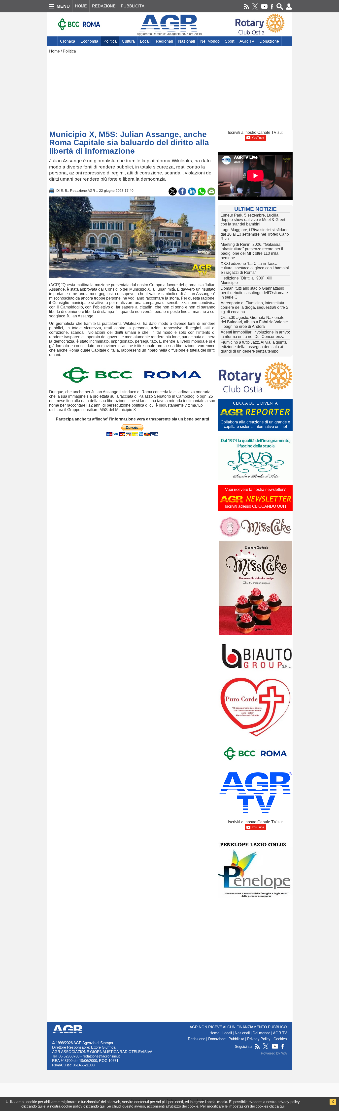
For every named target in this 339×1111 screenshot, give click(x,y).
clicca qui (276, 1106)
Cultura (128, 41)
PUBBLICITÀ (132, 6)
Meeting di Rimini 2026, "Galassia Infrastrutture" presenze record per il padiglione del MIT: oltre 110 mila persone (252, 251)
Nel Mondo (210, 41)
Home (54, 51)
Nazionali (186, 41)
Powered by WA (274, 1053)
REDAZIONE (104, 6)
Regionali (164, 41)
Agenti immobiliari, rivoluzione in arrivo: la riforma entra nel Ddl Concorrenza (255, 334)
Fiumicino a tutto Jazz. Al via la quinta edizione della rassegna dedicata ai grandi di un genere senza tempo (254, 346)
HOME (81, 6)
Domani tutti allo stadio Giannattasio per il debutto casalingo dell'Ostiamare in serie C (254, 292)
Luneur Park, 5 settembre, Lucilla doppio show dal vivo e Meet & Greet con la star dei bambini (253, 219)
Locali (145, 41)
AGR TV (246, 41)
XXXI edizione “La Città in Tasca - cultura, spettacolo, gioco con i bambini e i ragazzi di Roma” (255, 268)
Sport (229, 41)
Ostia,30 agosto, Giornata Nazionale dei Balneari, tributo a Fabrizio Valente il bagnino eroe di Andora (254, 322)
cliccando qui (31, 1106)
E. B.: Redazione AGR (78, 191)
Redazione (196, 1039)
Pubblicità (236, 1039)
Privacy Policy (259, 1039)
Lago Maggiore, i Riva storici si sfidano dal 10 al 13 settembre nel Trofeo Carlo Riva (255, 234)
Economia (89, 41)
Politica (110, 41)
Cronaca (67, 41)
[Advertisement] (169, 90)
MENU (63, 6)
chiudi (116, 1106)
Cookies (280, 1039)
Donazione (269, 41)
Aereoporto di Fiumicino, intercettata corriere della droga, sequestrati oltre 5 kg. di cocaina (254, 307)
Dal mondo (261, 1033)
